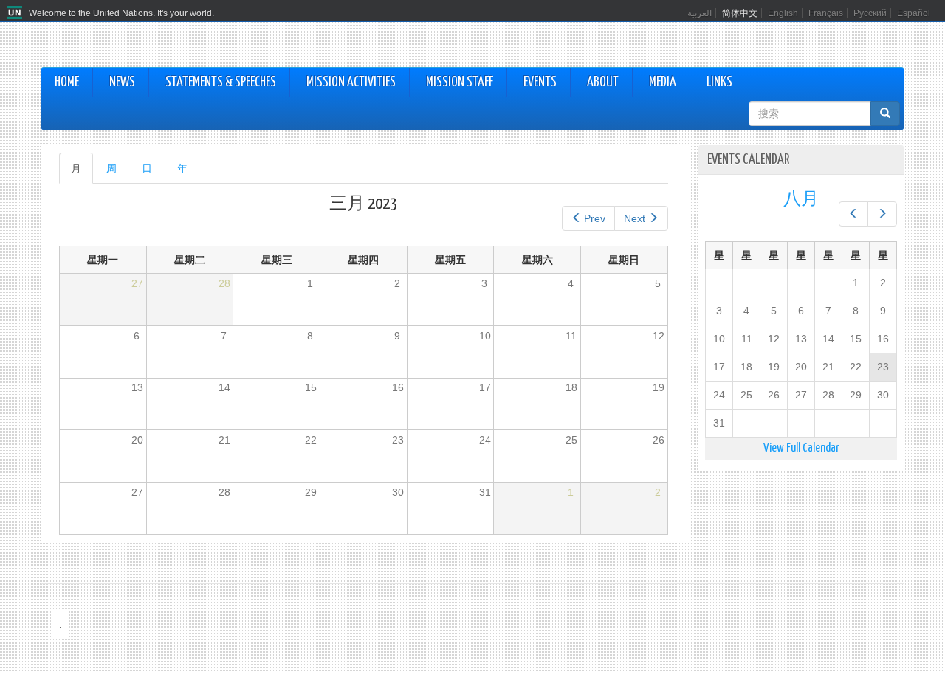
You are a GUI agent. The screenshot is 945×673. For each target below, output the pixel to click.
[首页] (16, 13)
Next (634, 218)
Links (719, 82)
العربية (699, 13)
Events (540, 82)
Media (662, 82)
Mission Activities (351, 82)
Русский (870, 13)
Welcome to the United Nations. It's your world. (121, 13)
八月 (801, 199)
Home (67, 82)
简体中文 (739, 13)
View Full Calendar (801, 448)
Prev (594, 218)
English (783, 13)
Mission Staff (459, 82)
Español (913, 13)
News (122, 82)
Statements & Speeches (220, 82)
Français (825, 13)
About (603, 82)
